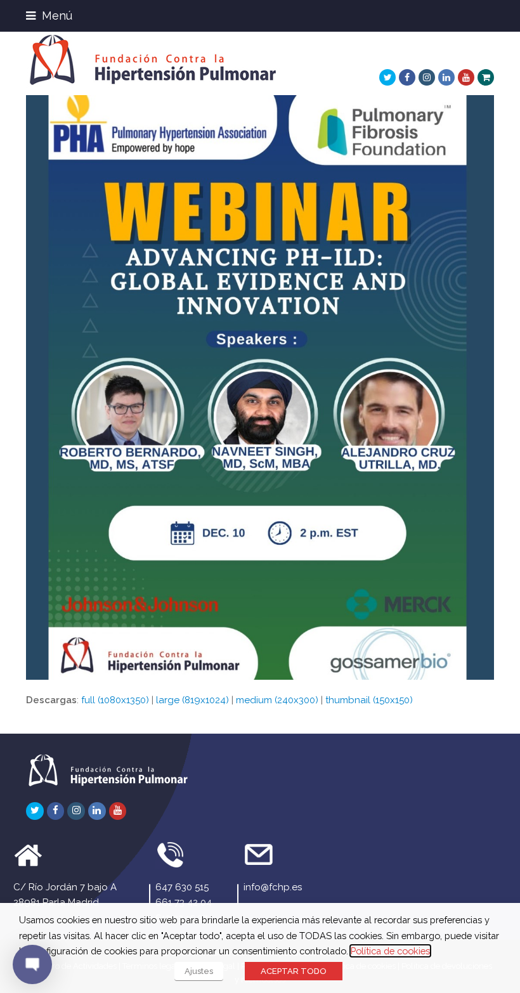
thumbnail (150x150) (369, 700)
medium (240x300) (277, 700)
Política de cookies (390, 950)
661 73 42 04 (183, 902)
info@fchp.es (273, 887)
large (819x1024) (192, 700)
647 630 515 (182, 887)
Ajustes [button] (199, 971)
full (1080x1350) (115, 700)
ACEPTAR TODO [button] (294, 971)
